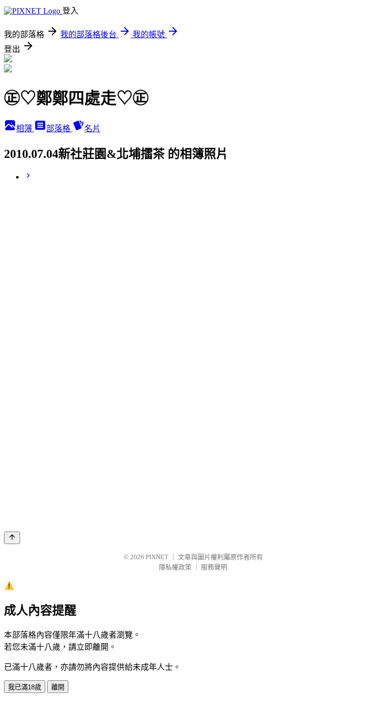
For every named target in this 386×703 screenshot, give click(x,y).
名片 (92, 128)
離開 (57, 687)
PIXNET (157, 557)
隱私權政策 (175, 567)
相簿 (25, 128)
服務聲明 (214, 567)
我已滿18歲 (24, 687)
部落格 (59, 128)
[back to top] (12, 538)
